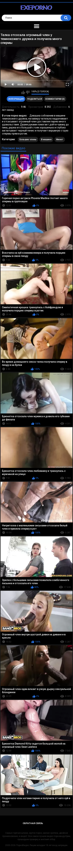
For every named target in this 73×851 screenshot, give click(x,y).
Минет (59, 139)
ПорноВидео (22, 845)
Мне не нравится (28, 92)
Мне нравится (23, 92)
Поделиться (34, 99)
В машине (46, 139)
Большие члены (27, 139)
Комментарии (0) (55, 99)
